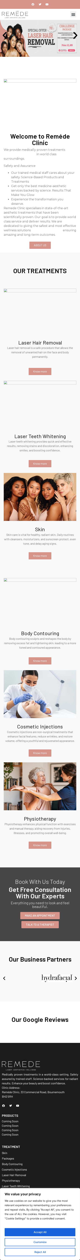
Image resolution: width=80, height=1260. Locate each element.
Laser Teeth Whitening (40, 436)
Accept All (40, 1232)
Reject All (40, 1252)
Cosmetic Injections (40, 726)
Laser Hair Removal (40, 342)
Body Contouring (40, 633)
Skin (40, 529)
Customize (40, 1242)
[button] (73, 14)
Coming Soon (10, 1121)
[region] (40, 1224)
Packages (8, 1158)
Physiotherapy (40, 818)
